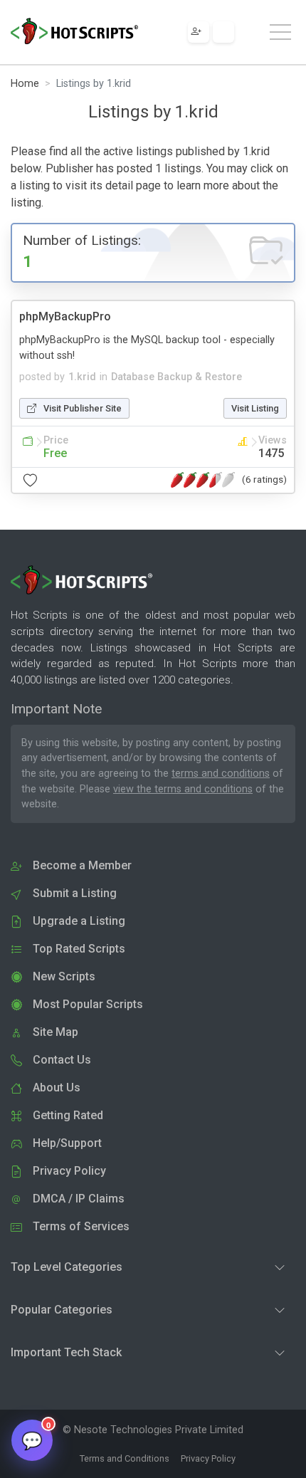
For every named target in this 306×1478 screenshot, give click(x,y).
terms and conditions (221, 773)
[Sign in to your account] (223, 32)
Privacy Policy (208, 1458)
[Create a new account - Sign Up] (198, 32)
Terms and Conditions (124, 1458)
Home (25, 84)
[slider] (203, 480)
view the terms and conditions (183, 789)
